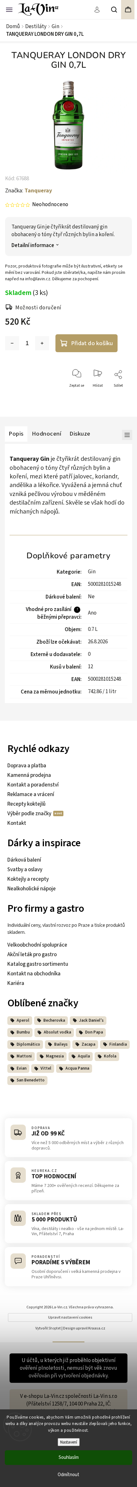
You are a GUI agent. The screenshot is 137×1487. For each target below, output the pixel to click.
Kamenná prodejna (29, 775)
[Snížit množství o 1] (12, 343)
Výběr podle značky (29, 813)
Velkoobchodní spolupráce (37, 945)
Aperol (23, 1020)
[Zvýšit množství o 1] (42, 343)
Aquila (84, 1056)
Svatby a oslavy (24, 869)
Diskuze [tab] (79, 434)
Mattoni (24, 1056)
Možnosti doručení (38, 308)
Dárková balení (24, 860)
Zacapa (88, 1044)
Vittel (45, 1068)
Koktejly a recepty (28, 879)
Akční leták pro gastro (32, 954)
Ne (91, 596)
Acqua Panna (77, 1068)
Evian (21, 1068)
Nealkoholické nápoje (31, 889)
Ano (92, 613)
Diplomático (28, 1044)
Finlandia (118, 1044)
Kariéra (15, 983)
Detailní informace (32, 245)
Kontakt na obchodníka (34, 974)
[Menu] (9, 9)
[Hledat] (114, 9)
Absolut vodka (57, 1032)
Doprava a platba (26, 766)
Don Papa (94, 1032)
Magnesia (55, 1056)
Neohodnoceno (50, 204)
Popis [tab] (16, 434)
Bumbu (23, 1032)
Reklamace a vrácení (30, 794)
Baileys (61, 1044)
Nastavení (68, 1442)
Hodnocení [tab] (46, 434)
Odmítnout (68, 1474)
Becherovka (54, 1020)
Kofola (110, 1056)
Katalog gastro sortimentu (37, 964)
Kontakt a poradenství (33, 785)
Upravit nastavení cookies (70, 1317)
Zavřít (119, 397)
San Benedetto (31, 1080)
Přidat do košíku (92, 343)
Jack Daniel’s (91, 1020)
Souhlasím (69, 1457)
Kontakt (16, 823)
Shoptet (54, 1328)
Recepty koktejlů (26, 804)
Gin (92, 572)
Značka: (28, 191)
